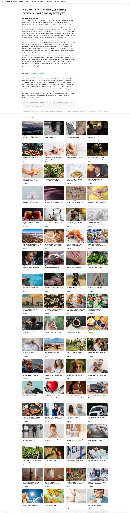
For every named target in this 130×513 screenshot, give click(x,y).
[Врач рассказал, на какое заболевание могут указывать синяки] (97, 283)
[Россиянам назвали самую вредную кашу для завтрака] (54, 261)
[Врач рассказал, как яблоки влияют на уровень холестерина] (32, 153)
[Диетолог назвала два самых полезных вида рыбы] (76, 174)
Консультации (25, 5)
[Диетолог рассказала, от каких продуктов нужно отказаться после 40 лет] (32, 413)
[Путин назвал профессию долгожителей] (97, 174)
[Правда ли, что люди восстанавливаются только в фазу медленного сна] (54, 456)
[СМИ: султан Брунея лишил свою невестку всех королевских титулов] (32, 261)
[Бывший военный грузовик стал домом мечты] (97, 391)
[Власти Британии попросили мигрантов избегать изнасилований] (32, 304)
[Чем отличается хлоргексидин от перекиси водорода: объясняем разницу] (54, 369)
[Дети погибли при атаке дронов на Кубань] (97, 413)
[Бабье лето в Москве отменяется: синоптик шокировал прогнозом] (32, 434)
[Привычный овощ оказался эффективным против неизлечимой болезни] (97, 304)
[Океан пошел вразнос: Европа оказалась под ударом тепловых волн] (32, 283)
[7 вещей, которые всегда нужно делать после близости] (76, 218)
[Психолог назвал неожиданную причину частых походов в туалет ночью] (76, 434)
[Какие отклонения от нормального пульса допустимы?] (97, 369)
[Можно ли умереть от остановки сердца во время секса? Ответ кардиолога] (54, 153)
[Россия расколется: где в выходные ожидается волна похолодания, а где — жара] (76, 283)
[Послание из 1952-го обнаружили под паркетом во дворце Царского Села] (76, 196)
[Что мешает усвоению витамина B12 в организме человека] (54, 304)
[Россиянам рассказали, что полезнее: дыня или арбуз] (54, 499)
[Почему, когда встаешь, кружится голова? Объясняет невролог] (54, 196)
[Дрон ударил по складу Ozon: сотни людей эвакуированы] (76, 456)
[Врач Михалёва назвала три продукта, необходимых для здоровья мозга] (76, 239)
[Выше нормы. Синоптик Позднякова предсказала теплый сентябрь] (97, 239)
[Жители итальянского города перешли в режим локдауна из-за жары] (32, 499)
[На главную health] (7, 1)
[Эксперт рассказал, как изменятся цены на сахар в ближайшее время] (97, 218)
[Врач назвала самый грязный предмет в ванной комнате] (32, 478)
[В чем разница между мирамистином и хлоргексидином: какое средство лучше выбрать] (76, 413)
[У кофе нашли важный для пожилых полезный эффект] (76, 326)
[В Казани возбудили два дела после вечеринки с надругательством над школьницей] (54, 131)
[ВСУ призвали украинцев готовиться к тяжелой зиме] (32, 131)
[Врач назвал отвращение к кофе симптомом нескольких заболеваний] (97, 499)
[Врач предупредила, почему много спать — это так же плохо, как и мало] (32, 348)
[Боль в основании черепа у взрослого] (32, 326)
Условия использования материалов (86, 512)
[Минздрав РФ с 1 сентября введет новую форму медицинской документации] (97, 478)
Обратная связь (98, 512)
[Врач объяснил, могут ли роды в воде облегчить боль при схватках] (97, 434)
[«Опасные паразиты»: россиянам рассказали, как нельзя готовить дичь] (54, 283)
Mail (2, 512)
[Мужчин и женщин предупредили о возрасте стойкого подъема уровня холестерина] (54, 413)
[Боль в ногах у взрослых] (76, 499)
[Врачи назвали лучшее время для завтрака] (97, 326)
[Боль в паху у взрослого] (32, 391)
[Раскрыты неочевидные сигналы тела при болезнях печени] (76, 153)
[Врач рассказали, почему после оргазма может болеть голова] (54, 239)
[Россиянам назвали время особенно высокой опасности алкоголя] (54, 348)
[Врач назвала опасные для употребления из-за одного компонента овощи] (97, 261)
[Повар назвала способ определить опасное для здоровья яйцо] (32, 174)
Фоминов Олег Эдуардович (36, 73)
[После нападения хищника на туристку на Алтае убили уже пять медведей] (97, 153)
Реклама (11, 512)
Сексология (32, 5)
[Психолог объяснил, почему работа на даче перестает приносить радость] (76, 348)
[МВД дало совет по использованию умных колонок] (54, 478)
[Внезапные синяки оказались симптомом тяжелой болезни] (76, 261)
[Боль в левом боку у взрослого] (97, 456)
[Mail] (2, 1)
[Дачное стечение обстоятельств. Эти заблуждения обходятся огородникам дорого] (76, 478)
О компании (6, 512)
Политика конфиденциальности (121, 512)
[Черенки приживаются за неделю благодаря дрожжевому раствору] (32, 456)
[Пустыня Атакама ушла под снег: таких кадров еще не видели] (32, 239)
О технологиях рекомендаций (108, 512)
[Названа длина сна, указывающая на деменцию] (97, 131)
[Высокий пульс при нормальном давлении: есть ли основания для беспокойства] (97, 196)
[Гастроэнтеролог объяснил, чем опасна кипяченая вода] (54, 218)
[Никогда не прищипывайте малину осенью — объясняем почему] (54, 174)
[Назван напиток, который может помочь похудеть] (97, 348)
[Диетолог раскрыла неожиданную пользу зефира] (32, 196)
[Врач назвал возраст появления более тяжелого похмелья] (32, 369)
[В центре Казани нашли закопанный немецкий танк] (76, 131)
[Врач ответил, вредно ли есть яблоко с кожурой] (32, 218)
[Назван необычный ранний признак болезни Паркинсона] (54, 326)
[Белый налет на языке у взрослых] (54, 434)
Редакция (76, 512)
